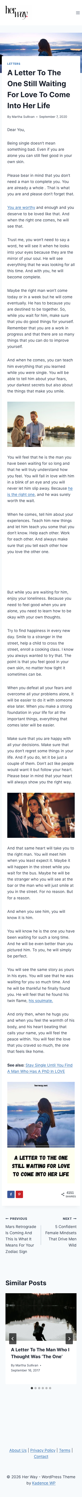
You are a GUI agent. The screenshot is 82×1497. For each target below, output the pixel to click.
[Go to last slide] (12, 1338)
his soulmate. (41, 1000)
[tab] (32, 1388)
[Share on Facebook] (11, 1194)
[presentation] (41, 1317)
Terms (64, 1450)
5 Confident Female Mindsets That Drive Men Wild (61, 1232)
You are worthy (21, 207)
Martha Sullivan (23, 116)
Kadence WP (44, 1483)
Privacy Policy (42, 1450)
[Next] (69, 1338)
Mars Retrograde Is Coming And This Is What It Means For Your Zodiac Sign (20, 1235)
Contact (41, 1456)
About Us (18, 1450)
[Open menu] (78, 12)
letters (13, 63)
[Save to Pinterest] (19, 1194)
